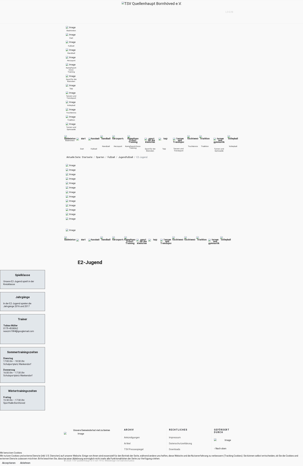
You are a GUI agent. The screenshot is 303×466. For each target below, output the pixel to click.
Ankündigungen (132, 437)
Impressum (175, 437)
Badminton (70, 141)
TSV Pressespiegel (133, 449)
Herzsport (118, 146)
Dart (82, 149)
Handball (106, 146)
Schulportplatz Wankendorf (17, 364)
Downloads (174, 449)
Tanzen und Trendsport (178, 150)
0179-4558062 (10, 328)
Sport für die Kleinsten (150, 150)
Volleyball (233, 146)
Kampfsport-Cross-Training (133, 147)
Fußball (94, 149)
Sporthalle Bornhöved (14, 403)
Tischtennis (193, 146)
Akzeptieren (8, 462)
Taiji (164, 149)
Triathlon (205, 146)
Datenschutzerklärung (180, 443)
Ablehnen (25, 462)
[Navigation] (65, 12)
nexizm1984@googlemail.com (18, 331)
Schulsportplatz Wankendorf (18, 375)
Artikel (127, 443)
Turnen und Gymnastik (219, 150)
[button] (228, 12)
